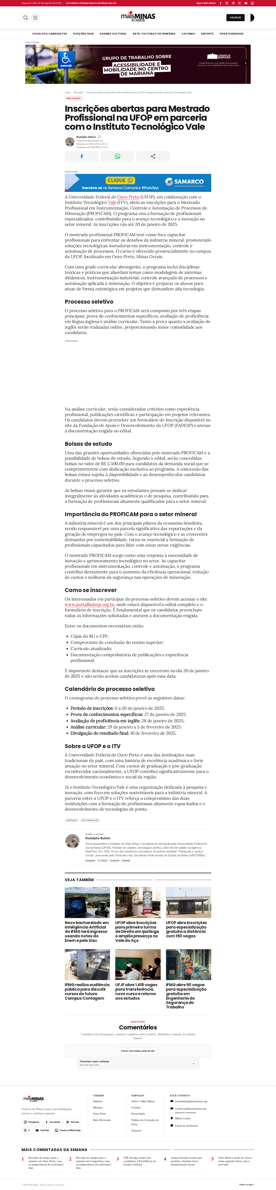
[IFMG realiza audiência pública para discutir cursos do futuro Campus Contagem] (87, 964)
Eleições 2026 (83, 33)
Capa (67, 92)
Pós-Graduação (90, 820)
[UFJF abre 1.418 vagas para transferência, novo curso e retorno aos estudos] (138, 964)
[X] (240, 3)
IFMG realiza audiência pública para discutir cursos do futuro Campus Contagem (87, 991)
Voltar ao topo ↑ (246, 1184)
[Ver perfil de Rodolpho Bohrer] (72, 841)
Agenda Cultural (113, 33)
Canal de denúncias (186, 1125)
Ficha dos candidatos (49, 33)
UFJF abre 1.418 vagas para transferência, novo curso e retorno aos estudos (136, 991)
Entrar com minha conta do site (138, 1051)
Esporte (207, 33)
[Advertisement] (138, 371)
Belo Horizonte (102, 1120)
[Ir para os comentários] (99, 137)
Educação (78, 92)
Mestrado (71, 820)
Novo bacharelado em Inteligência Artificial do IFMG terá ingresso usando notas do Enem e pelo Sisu (87, 931)
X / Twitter (102, 860)
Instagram (90, 860)
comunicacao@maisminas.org (89, 140)
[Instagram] (227, 3)
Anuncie (136, 1130)
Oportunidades (231, 33)
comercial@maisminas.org (190, 1108)
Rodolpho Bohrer (86, 137)
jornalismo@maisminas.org (189, 1101)
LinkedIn (126, 860)
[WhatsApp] (252, 3)
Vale (112, 202)
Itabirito (97, 1101)
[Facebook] (220, 3)
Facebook (114, 860)
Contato (136, 1107)
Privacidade (138, 1113)
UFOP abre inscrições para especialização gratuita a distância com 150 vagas (186, 929)
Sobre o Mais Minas (143, 1101)
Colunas (188, 33)
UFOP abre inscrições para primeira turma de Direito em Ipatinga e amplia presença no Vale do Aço (137, 931)
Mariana (98, 1107)
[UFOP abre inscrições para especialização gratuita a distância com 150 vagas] (188, 902)
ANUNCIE (235, 17)
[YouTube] (246, 3)
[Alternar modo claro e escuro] (250, 18)
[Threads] (233, 3)
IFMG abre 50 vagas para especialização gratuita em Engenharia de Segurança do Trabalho (186, 996)
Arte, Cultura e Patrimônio (154, 33)
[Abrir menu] (35, 18)
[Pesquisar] (25, 18)
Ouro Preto (128, 197)
